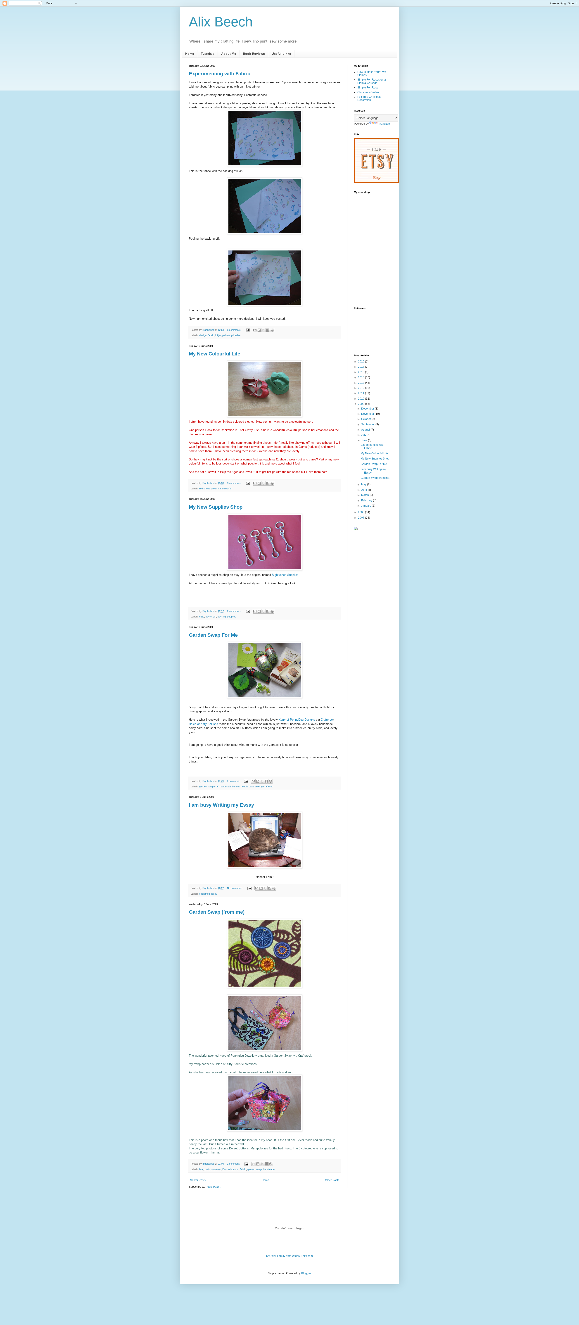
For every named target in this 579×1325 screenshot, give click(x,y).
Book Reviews (254, 53)
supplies (231, 616)
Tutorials (207, 53)
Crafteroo (327, 719)
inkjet (218, 335)
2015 (361, 372)
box (201, 1169)
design (202, 335)
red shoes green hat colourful (215, 488)
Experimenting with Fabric (219, 73)
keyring (222, 616)
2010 (361, 398)
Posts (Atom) (213, 1186)
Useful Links (281, 53)
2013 (361, 382)
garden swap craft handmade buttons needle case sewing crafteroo (236, 786)
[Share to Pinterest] (272, 330)
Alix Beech (221, 21)
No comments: (235, 888)
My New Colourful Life (214, 354)
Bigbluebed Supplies (285, 575)
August (365, 429)
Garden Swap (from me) (216, 912)
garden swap (254, 1169)
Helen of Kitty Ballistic (203, 724)
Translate (384, 123)
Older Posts (332, 1180)
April (364, 489)
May (364, 484)
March (365, 495)
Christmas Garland (368, 92)
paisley (226, 335)
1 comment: (233, 781)
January (366, 505)
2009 (361, 403)
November (368, 413)
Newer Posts (198, 1180)
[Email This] (255, 330)
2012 (361, 388)
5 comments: (234, 330)
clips (201, 616)
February (367, 500)
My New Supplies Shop (215, 507)
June (364, 440)
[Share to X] (263, 330)
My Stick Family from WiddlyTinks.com (289, 1256)
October (366, 419)
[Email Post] (247, 330)
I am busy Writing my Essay (221, 805)
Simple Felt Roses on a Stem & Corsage (371, 81)
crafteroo (216, 1169)
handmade (269, 1169)
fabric (211, 335)
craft (207, 1169)
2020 (361, 361)
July (364, 434)
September (368, 424)
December (368, 408)
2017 (361, 366)
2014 (361, 377)
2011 (361, 393)
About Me (228, 53)
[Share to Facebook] (268, 330)
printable (235, 335)
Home (189, 53)
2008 (361, 512)
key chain (211, 616)
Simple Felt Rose (367, 87)
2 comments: (234, 611)
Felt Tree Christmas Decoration (369, 98)
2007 (361, 517)
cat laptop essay (208, 893)
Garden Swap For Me (213, 635)
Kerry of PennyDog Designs (297, 719)
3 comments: (234, 483)
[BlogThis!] (259, 330)
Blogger (306, 1273)
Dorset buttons (230, 1169)
